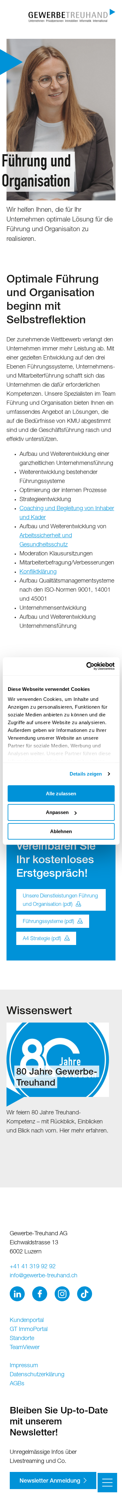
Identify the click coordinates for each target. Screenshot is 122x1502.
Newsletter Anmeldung (50, 1481)
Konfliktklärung (38, 572)
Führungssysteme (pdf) (48, 922)
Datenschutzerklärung (37, 1375)
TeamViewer (25, 1348)
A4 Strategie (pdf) (42, 939)
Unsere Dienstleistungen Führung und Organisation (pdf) (60, 900)
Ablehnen (61, 831)
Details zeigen (86, 774)
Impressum (24, 1366)
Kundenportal (27, 1321)
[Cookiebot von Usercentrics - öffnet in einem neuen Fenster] (87, 666)
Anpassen (57, 812)
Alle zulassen (61, 793)
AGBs (17, 1384)
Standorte (22, 1339)
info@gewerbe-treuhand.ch (43, 1276)
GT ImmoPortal (28, 1330)
